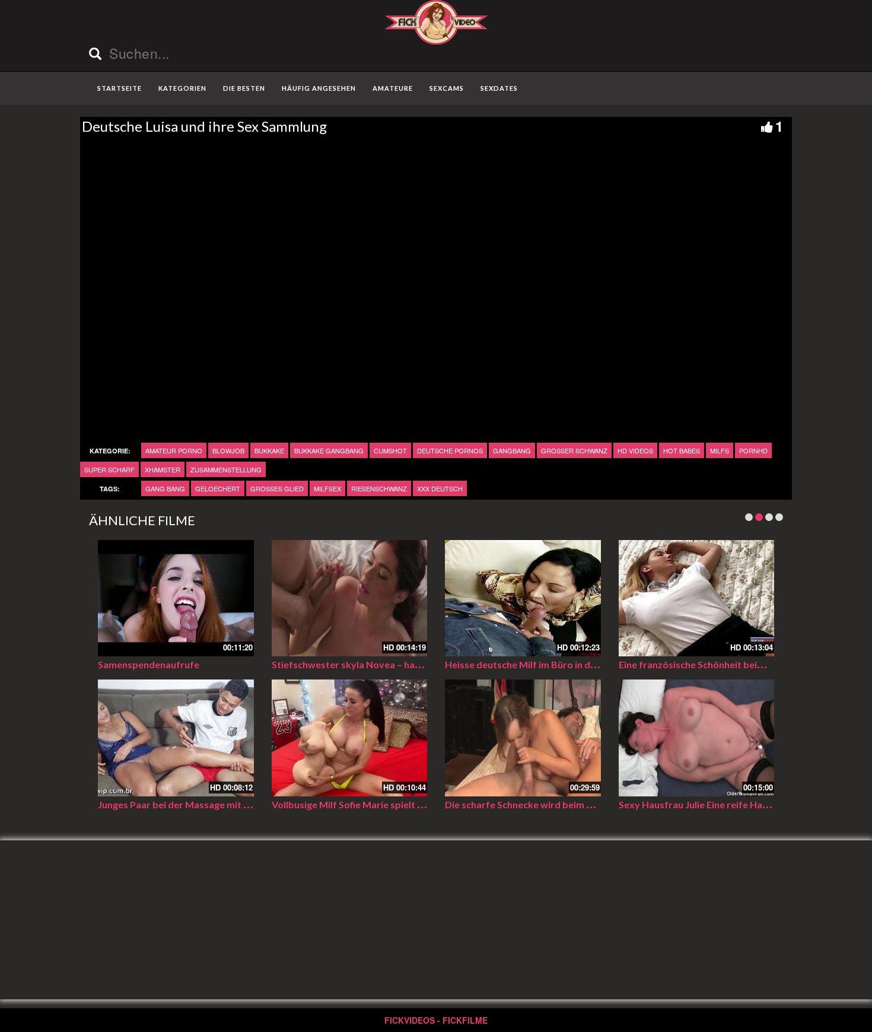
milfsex (327, 488)
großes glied (277, 488)
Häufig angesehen (319, 88)
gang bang (165, 488)
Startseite (119, 88)
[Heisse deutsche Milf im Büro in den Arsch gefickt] (523, 598)
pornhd (753, 450)
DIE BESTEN (244, 88)
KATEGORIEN (182, 88)
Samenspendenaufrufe (148, 664)
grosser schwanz (574, 450)
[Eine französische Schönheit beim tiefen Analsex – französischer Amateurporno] (697, 598)
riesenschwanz (379, 488)
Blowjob (228, 450)
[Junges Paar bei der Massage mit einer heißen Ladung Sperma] (176, 737)
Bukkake (269, 450)
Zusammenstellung (226, 469)
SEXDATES (499, 88)
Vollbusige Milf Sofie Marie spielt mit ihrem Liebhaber (389, 804)
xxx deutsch (440, 488)
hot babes (681, 450)
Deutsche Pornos (450, 450)
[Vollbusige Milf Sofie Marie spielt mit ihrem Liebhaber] (350, 737)
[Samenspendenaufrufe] (176, 598)
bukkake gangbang (329, 450)
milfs (719, 450)
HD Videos (635, 450)
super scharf (109, 469)
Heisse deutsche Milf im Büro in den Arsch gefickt (552, 664)
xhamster (162, 469)
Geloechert (217, 488)
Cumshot (390, 450)
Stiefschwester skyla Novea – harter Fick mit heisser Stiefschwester (422, 664)
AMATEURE (393, 88)
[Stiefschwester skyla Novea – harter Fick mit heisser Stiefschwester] (350, 598)
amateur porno (173, 450)
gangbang (512, 450)
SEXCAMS (446, 88)
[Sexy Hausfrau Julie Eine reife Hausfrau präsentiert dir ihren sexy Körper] (697, 737)
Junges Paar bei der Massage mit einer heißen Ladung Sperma (233, 804)
